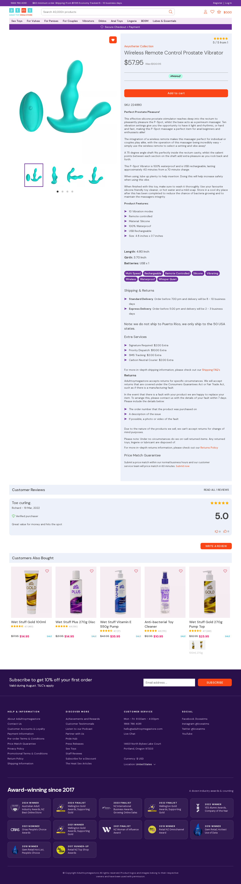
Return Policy (16, 758)
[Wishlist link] (212, 12)
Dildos (102, 21)
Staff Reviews (74, 753)
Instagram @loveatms (195, 723)
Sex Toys (16, 21)
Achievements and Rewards (83, 718)
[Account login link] (206, 12)
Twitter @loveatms (193, 728)
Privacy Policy (16, 748)
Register (217, 3)
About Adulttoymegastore (24, 718)
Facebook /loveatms (194, 718)
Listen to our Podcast (79, 728)
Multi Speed (133, 273)
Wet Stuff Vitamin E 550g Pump (115, 624)
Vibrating (212, 273)
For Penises (51, 21)
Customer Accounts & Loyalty (26, 728)
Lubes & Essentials (164, 21)
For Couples (70, 21)
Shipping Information (20, 763)
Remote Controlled (177, 273)
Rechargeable (153, 273)
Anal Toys (117, 21)
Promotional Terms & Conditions (28, 753)
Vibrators (88, 21)
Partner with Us (75, 733)
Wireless (131, 279)
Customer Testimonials (80, 723)
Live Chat (129, 733)
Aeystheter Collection (138, 46)
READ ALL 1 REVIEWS (216, 489)
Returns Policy (209, 447)
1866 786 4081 (19, 3)
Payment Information (21, 733)
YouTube (187, 733)
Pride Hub (71, 738)
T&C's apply (45, 686)
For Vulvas (33, 21)
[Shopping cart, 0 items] (219, 12)
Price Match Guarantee (22, 743)
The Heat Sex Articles (79, 763)
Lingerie (132, 21)
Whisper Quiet (168, 279)
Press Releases (75, 743)
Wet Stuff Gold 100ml (28, 622)
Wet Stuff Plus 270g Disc (75, 622)
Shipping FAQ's (211, 369)
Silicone (198, 273)
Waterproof (147, 279)
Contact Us (15, 723)
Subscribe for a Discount (81, 758)
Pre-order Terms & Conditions (26, 738)
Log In (228, 3)
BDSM (144, 21)
